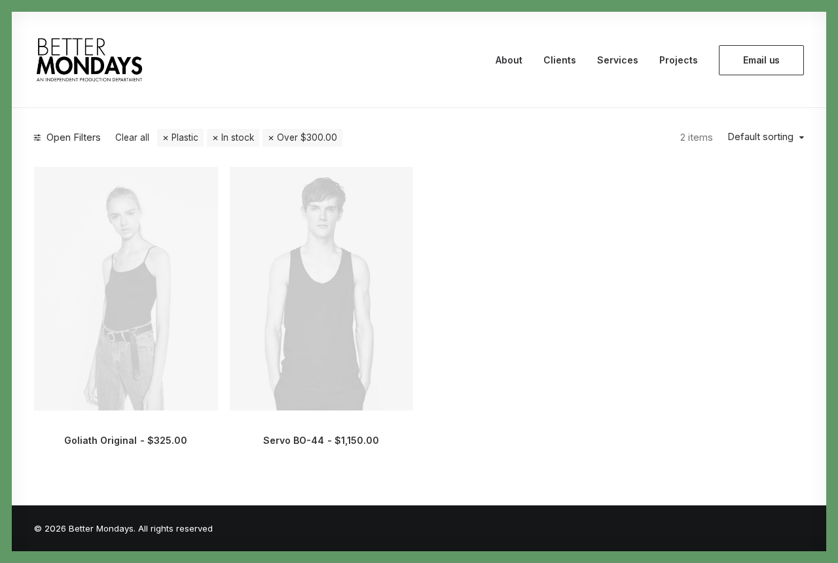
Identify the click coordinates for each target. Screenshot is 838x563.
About (509, 59)
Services (617, 59)
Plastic (185, 137)
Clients (559, 59)
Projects (678, 59)
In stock (237, 137)
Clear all (132, 137)
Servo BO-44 (321, 440)
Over (307, 137)
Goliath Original (125, 440)
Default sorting (760, 137)
